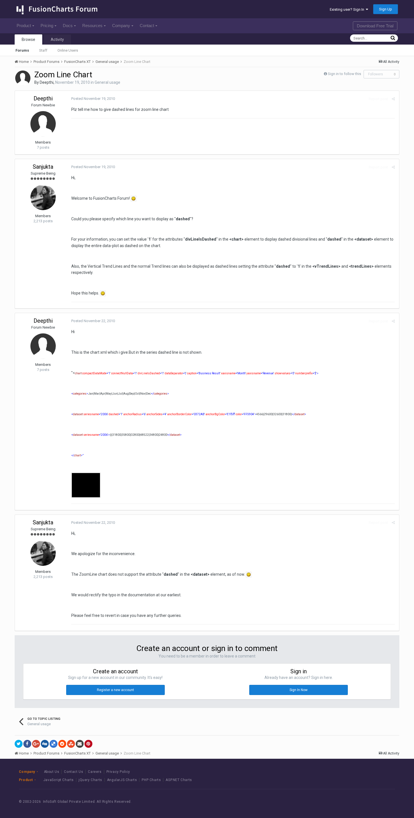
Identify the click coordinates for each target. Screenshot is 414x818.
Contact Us (73, 772)
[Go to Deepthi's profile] (22, 78)
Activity (57, 39)
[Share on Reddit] (62, 744)
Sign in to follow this (344, 74)
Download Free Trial (375, 25)
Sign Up (385, 9)
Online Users (67, 50)
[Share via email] (80, 744)
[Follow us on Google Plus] (383, 801)
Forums (22, 50)
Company (121, 25)
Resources (92, 25)
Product (24, 25)
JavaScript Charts (58, 780)
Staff (43, 50)
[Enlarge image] (133, 198)
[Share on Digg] (45, 744)
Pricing (47, 25)
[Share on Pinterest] (88, 744)
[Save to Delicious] (53, 744)
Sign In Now (299, 690)
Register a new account (115, 690)
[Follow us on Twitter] (371, 801)
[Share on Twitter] (19, 744)
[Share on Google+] (36, 744)
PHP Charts (151, 780)
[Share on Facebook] (27, 744)
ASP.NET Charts (179, 780)
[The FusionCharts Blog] (345, 801)
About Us (51, 772)
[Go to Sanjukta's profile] (43, 197)
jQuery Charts (90, 780)
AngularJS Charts (122, 780)
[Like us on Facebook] (358, 801)
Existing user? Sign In (348, 9)
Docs (68, 25)
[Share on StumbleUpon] (71, 744)
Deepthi (47, 82)
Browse (28, 39)
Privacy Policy (118, 772)
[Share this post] (393, 99)
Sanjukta (43, 166)
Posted (93, 98)
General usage (107, 82)
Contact (147, 25)
